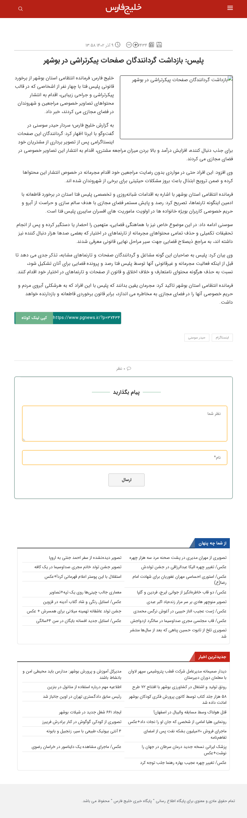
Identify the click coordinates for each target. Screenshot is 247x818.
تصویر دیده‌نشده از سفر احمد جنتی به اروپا (85, 557)
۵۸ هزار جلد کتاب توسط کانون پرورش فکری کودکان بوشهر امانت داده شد (178, 699)
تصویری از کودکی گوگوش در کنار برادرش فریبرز (81, 721)
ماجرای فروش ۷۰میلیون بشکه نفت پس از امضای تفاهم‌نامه (185, 734)
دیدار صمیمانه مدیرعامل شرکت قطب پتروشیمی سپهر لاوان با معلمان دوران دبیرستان (177, 674)
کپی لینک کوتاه (34, 318)
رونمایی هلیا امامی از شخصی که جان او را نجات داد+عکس (177, 721)
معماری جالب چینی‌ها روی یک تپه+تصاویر (85, 592)
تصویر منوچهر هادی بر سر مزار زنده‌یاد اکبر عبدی (187, 602)
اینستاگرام (222, 337)
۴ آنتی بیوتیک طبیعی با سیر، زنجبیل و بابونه (83, 731)
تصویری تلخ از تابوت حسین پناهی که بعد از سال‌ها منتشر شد (178, 633)
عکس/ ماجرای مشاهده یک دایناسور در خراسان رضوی (76, 746)
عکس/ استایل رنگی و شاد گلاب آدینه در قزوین (82, 602)
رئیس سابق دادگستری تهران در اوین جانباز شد (82, 696)
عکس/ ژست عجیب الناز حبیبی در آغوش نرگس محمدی (180, 611)
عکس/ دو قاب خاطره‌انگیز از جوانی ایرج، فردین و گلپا (182, 592)
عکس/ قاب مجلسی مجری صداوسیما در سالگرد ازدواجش (178, 620)
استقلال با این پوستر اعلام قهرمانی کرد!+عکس (83, 576)
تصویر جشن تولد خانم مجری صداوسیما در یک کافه (77, 567)
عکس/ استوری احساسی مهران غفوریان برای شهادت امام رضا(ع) (180, 579)
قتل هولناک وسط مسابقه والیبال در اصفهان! (190, 712)
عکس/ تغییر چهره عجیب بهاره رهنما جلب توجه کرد (183, 762)
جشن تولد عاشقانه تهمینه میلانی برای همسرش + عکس (74, 611)
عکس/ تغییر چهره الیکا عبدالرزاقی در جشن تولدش (184, 567)
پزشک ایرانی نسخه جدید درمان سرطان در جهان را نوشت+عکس (184, 749)
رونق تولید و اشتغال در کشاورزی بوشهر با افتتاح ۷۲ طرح (179, 687)
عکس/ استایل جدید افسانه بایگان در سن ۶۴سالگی (78, 620)
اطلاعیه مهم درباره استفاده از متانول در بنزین (84, 687)
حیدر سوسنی (196, 337)
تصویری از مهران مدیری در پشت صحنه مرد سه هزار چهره (178, 557)
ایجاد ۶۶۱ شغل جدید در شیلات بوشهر (90, 712)
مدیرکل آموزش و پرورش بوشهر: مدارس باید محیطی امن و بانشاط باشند (72, 674)
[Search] (20, 10)
